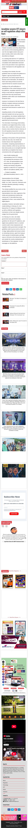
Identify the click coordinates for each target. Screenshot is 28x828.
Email (2, 272)
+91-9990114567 (11, 800)
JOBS (26, 35)
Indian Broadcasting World (16, 823)
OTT (17, 58)
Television (16, 24)
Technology (5, 785)
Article (4, 789)
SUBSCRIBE (14, 513)
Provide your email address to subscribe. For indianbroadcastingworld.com (12, 510)
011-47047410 (14, 798)
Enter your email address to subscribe (14, 503)
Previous (5, 251)
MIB (8, 16)
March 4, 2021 (19, 174)
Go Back (5, 20)
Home (4, 16)
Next (24, 251)
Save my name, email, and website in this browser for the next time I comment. (13, 279)
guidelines (5, 221)
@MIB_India (19, 169)
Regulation (5, 782)
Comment (3, 261)
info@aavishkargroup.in (13, 801)
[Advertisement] (14, 603)
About (4, 780)
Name (3, 268)
